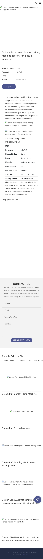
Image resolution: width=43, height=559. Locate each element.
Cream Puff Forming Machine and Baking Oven (19, 464)
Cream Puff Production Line (13, 360)
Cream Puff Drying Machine (16, 428)
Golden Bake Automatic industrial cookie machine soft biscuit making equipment (20, 502)
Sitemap (26, 555)
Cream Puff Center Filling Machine (19, 394)
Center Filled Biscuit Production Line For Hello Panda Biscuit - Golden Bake (21, 539)
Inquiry (8, 87)
